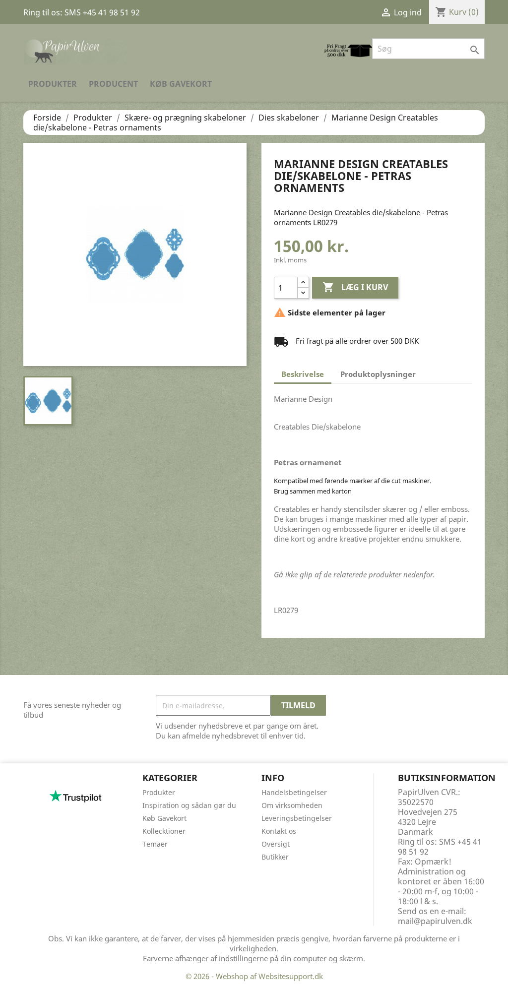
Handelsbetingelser (294, 792)
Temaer (155, 844)
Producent (113, 83)
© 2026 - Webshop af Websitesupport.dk (254, 976)
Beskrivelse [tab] (302, 374)
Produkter (52, 83)
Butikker (275, 857)
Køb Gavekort (181, 83)
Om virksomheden (291, 805)
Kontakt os (278, 831)
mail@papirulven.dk (435, 921)
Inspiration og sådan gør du (189, 805)
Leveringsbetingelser (296, 818)
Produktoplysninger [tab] (378, 374)
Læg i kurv (355, 287)
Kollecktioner (164, 831)
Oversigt (275, 844)
